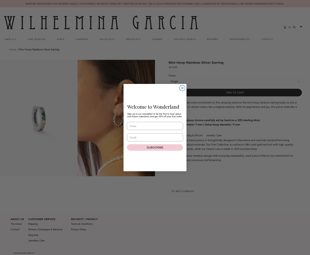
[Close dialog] (182, 88)
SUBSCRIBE (155, 147)
